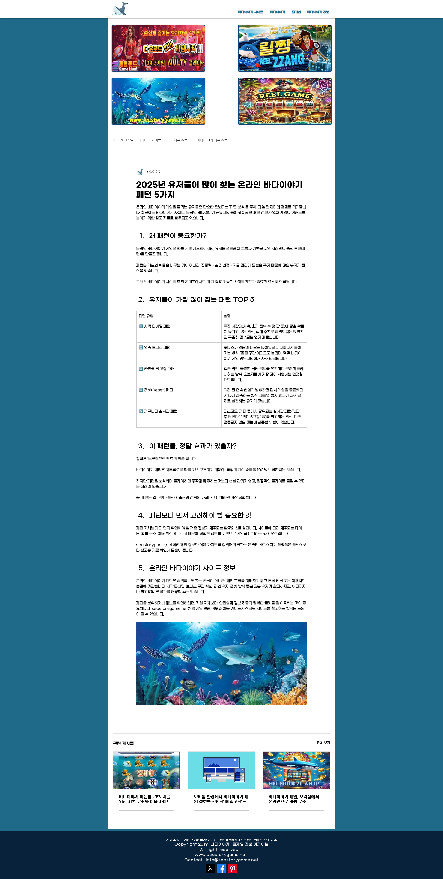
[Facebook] (221, 868)
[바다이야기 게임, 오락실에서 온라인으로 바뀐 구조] (296, 770)
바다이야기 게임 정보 (212, 140)
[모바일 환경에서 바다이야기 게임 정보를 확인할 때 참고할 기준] (221, 770)
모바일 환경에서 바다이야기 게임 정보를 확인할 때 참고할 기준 (221, 799)
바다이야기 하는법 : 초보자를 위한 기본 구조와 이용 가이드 (145, 799)
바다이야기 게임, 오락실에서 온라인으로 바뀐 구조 (294, 799)
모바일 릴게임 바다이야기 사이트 (137, 140)
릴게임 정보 (178, 140)
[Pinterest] (232, 868)
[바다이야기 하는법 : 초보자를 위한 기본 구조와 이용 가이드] (146, 770)
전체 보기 (323, 743)
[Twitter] (210, 868)
